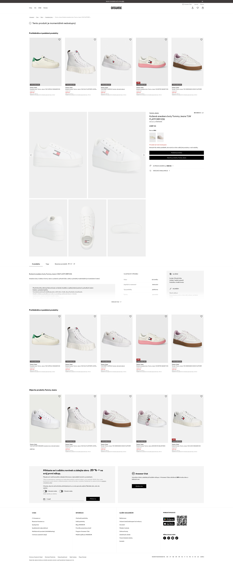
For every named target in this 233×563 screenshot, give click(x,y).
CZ (173, 556)
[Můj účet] (192, 8)
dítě (39, 8)
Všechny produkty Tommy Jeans (176, 158)
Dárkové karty (124, 531)
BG (167, 556)
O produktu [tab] (36, 264)
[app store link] (169, 523)
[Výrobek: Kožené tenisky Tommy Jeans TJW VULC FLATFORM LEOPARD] (81, 62)
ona (30, 8)
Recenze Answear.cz (38, 521)
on (35, 8)
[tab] (65, 264)
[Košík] (203, 8)
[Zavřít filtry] (202, 1)
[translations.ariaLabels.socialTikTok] (176, 538)
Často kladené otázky (126, 538)
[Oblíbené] (198, 8)
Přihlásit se (93, 499)
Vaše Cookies (73, 557)
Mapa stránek (82, 557)
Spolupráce (35, 525)
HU (182, 556)
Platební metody (124, 528)
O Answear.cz (36, 518)
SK (195, 556)
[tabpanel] (116, 285)
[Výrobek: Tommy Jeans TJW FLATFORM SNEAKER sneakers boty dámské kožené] (45, 418)
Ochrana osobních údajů (39, 534)
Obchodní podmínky (82, 518)
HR (179, 556)
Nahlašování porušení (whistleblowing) (43, 531)
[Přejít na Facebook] (164, 538)
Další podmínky (80, 521)
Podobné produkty (176, 153)
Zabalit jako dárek (125, 534)
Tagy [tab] (47, 264)
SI (192, 556)
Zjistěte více (139, 486)
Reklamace (123, 518)
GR (176, 556)
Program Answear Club (82, 531)
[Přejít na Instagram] (168, 538)
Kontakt (122, 541)
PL (187, 556)
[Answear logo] (116, 8)
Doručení (122, 525)
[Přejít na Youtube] (172, 538)
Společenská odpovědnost (40, 528)
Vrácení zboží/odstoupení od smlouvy (131, 521)
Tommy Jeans (154, 113)
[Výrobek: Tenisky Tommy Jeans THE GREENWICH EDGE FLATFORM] (187, 62)
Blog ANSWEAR (80, 525)
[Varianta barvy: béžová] (152, 137)
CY (170, 556)
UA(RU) (202, 556)
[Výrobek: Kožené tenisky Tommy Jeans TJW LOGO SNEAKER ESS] (187, 418)
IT (184, 556)
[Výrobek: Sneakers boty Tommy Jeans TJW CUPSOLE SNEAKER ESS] (45, 62)
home (45, 8)
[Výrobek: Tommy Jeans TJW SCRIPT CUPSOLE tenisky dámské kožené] (116, 62)
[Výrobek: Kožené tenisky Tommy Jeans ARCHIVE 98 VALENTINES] (152, 418)
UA (198, 556)
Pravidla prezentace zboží (83, 528)
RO (190, 556)
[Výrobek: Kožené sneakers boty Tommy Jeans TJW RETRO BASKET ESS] (152, 62)
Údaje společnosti (62, 557)
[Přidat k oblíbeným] (59, 39)
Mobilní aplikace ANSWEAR (84, 534)
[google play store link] (169, 519)
